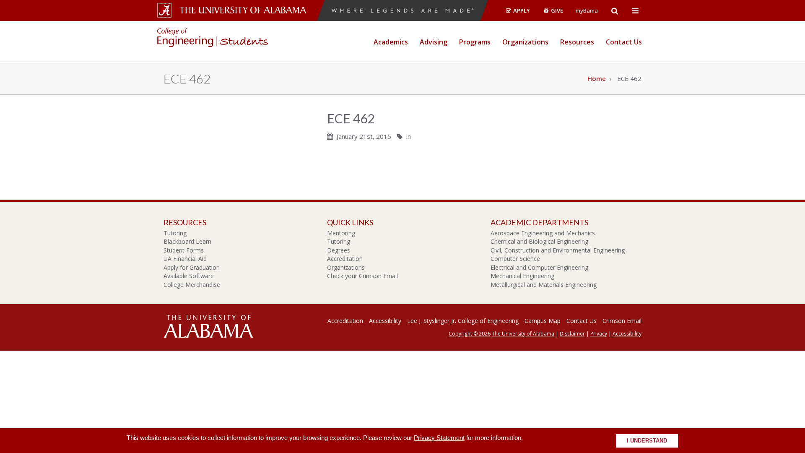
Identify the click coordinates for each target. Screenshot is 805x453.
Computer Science (515, 259)
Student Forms (184, 250)
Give (556, 10)
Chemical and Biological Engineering (539, 241)
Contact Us (624, 42)
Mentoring (341, 233)
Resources (577, 42)
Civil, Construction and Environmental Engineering (558, 250)
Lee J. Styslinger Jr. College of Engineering (463, 321)
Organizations (525, 42)
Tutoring (175, 233)
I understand (647, 441)
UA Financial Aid (185, 259)
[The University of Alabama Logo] (245, 10)
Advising (433, 42)
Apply (521, 10)
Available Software (189, 276)
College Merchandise (192, 285)
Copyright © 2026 (470, 333)
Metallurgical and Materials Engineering (544, 285)
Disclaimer (572, 333)
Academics (391, 42)
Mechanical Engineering (522, 276)
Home (596, 78)
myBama (587, 10)
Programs (475, 42)
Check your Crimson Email (362, 276)
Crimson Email (621, 321)
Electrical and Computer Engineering (539, 267)
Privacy (598, 333)
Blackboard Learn (187, 241)
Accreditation (345, 259)
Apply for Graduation (192, 267)
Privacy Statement (439, 437)
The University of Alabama (523, 333)
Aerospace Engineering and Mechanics (543, 233)
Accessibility (385, 321)
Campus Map (543, 321)
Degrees (338, 250)
